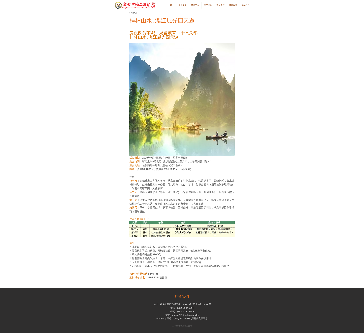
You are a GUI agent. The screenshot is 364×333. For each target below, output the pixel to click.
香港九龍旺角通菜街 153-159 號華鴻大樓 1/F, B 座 (185, 304)
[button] (195, 5)
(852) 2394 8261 (185, 308)
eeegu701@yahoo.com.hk (185, 315)
